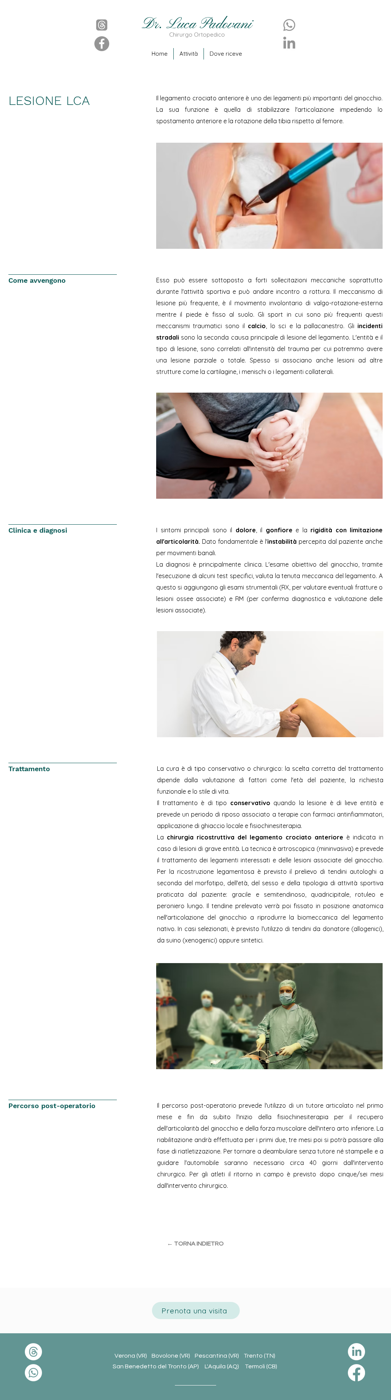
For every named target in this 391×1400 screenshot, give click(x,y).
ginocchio (367, 98)
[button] (226, 54)
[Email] (101, 25)
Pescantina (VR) (219, 1356)
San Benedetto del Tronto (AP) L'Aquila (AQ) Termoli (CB (194, 1366)
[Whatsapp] (289, 25)
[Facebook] (101, 43)
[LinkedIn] (289, 43)
